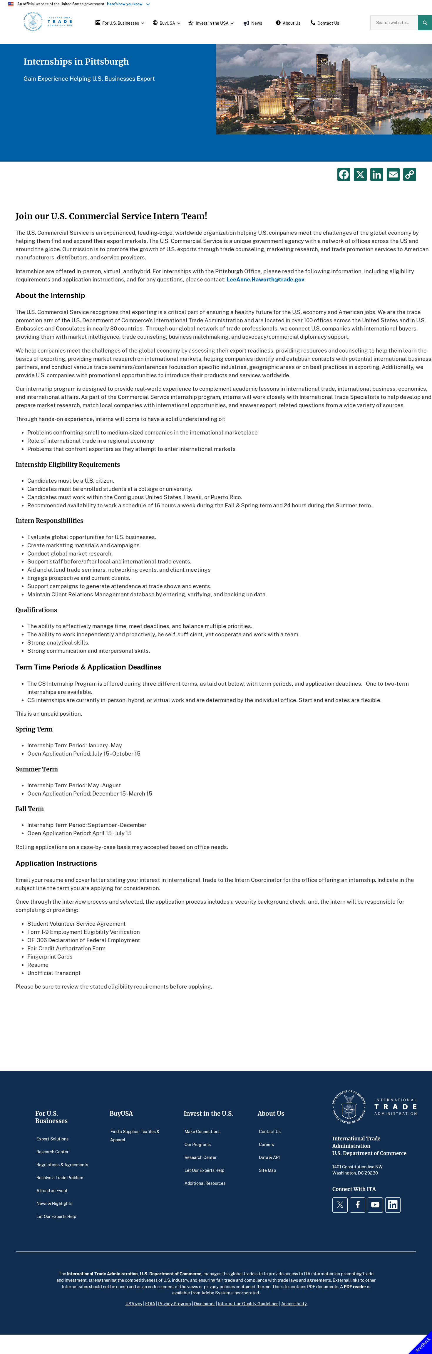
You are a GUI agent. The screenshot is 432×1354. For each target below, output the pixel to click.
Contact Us (270, 1131)
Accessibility (294, 1303)
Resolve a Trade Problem (59, 1177)
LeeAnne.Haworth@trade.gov (265, 279)
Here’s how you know (126, 4)
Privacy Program (174, 1303)
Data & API (269, 1157)
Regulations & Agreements (62, 1164)
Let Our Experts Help (56, 1216)
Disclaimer (204, 1303)
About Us (271, 1113)
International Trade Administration (102, 1273)
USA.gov (133, 1303)
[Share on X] (360, 174)
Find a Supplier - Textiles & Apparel (135, 1135)
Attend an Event (52, 1190)
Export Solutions (52, 1138)
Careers (266, 1144)
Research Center (52, 1151)
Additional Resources (205, 1183)
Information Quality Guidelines (248, 1303)
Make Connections (202, 1131)
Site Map (267, 1170)
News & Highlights (54, 1203)
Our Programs (198, 1144)
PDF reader (355, 1286)
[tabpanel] (216, 103)
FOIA (150, 1303)
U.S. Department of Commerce (170, 1273)
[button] (119, 22)
